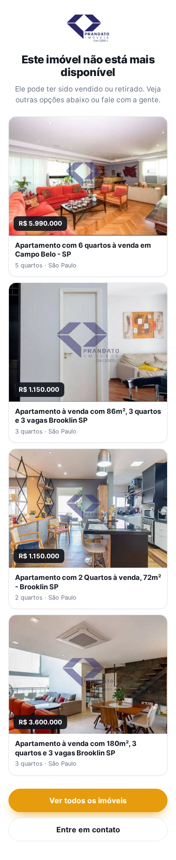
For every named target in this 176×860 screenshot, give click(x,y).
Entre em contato (88, 829)
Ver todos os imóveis (88, 800)
